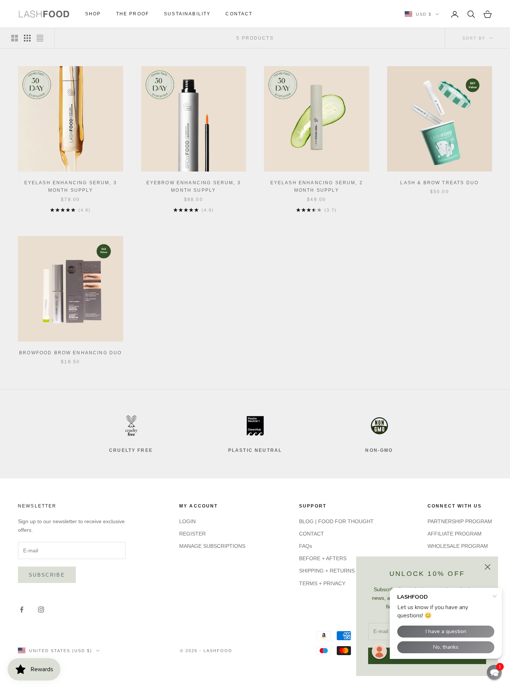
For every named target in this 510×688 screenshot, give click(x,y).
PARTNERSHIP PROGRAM (459, 521)
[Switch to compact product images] (40, 38)
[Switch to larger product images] (14, 38)
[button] (494, 672)
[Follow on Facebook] (21, 609)
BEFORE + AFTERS (322, 558)
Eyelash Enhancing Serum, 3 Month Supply (70, 186)
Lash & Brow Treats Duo (439, 182)
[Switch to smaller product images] (27, 38)
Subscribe (47, 575)
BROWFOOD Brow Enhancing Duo (70, 352)
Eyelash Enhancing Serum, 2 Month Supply (316, 186)
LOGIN (187, 521)
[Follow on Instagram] (41, 609)
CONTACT (239, 13)
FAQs (305, 546)
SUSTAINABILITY (187, 13)
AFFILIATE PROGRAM (454, 534)
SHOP (93, 13)
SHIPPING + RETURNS (327, 571)
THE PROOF (132, 13)
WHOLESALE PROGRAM (457, 546)
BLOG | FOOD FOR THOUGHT (336, 521)
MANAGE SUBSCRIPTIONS (212, 546)
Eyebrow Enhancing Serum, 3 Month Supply (193, 186)
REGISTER (192, 534)
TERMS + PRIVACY (322, 583)
